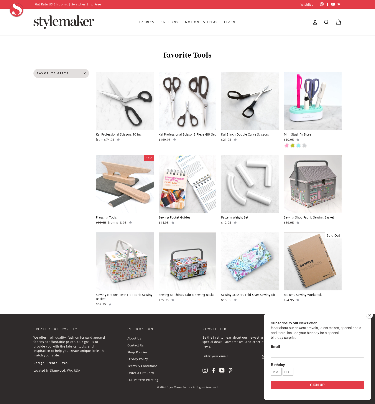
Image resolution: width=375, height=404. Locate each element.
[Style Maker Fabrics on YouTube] (222, 370)
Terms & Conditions (142, 366)
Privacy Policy (137, 359)
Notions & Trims (201, 22)
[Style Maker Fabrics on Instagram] (205, 370)
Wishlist (307, 4)
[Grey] (304, 146)
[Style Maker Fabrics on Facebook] (213, 370)
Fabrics (146, 22)
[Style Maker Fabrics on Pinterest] (230, 370)
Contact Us (135, 345)
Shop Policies (137, 352)
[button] (118, 139)
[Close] (369, 315)
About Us (134, 338)
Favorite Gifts (53, 73)
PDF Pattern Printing (142, 380)
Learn (230, 22)
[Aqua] (298, 146)
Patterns (170, 22)
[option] (187, 4)
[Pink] (287, 146)
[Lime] (293, 146)
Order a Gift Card (140, 373)
